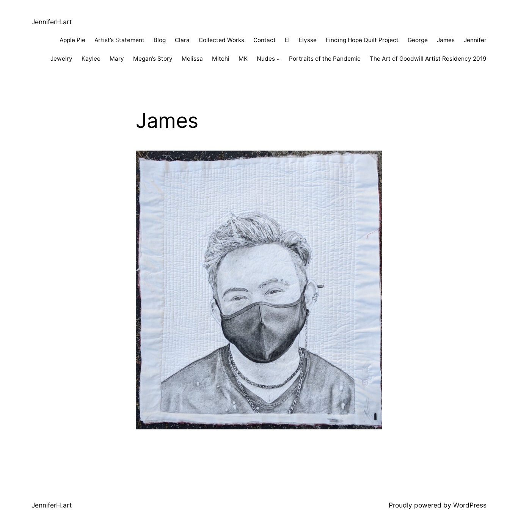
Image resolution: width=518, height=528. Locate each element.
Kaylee (91, 58)
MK (243, 58)
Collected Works (221, 40)
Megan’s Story (153, 58)
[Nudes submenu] (278, 59)
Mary (117, 58)
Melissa (192, 58)
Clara (182, 40)
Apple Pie (72, 40)
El (287, 40)
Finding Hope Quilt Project (362, 40)
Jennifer (475, 40)
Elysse (308, 40)
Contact (264, 40)
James (446, 40)
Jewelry (61, 58)
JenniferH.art (51, 22)
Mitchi (220, 58)
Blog (160, 40)
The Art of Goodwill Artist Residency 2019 (428, 58)
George (418, 40)
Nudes (266, 58)
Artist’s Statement (119, 40)
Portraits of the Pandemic (325, 58)
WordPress (470, 505)
